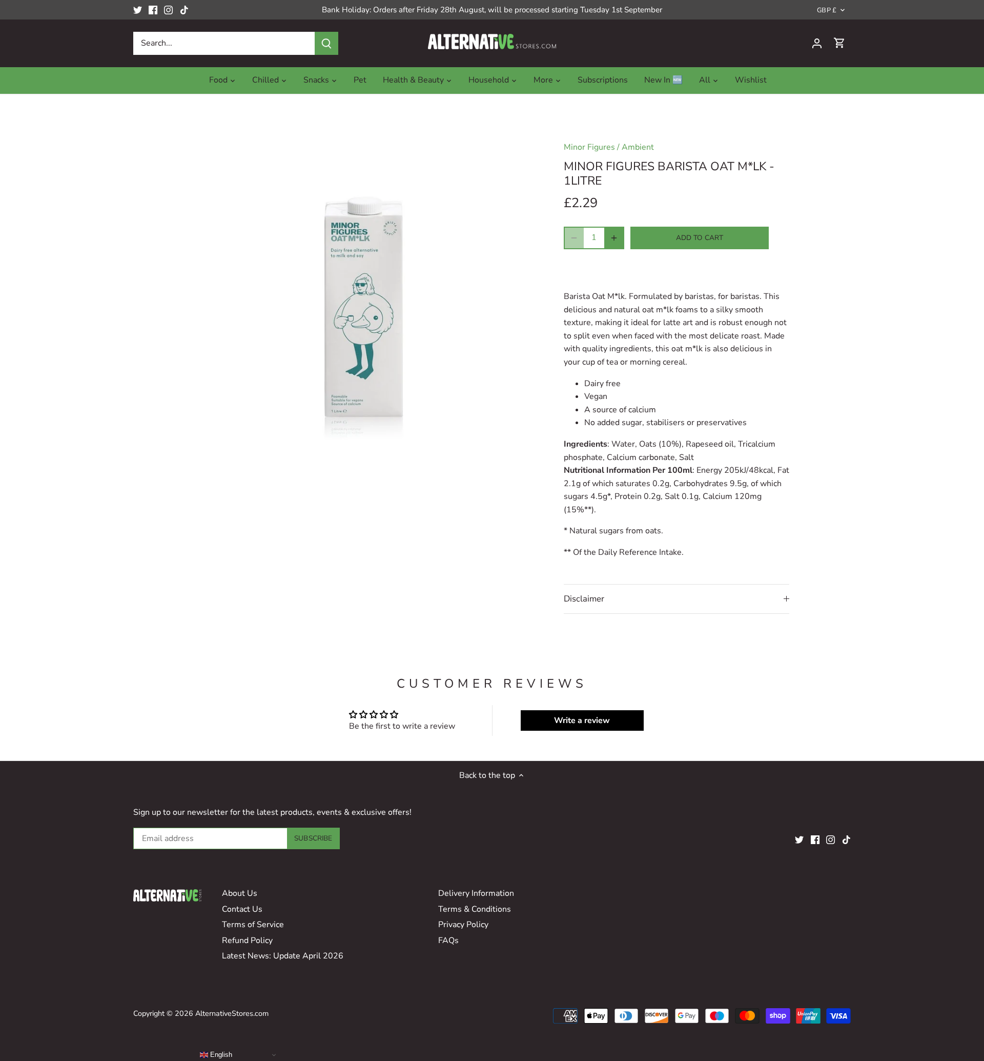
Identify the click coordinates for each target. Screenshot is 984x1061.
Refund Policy (247, 940)
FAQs (448, 940)
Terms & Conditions (474, 909)
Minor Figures (589, 147)
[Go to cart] (839, 43)
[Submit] (326, 43)
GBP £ (826, 10)
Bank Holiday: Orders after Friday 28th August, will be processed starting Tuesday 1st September (492, 10)
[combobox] (224, 43)
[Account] (817, 43)
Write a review (582, 720)
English (220, 1054)
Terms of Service (253, 924)
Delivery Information (476, 893)
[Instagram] (168, 9)
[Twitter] (137, 9)
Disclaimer (584, 599)
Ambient (638, 147)
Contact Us (242, 909)
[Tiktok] (184, 9)
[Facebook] (153, 9)
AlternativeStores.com (232, 1013)
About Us (239, 893)
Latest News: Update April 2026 (282, 956)
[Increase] (614, 238)
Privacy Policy (463, 924)
